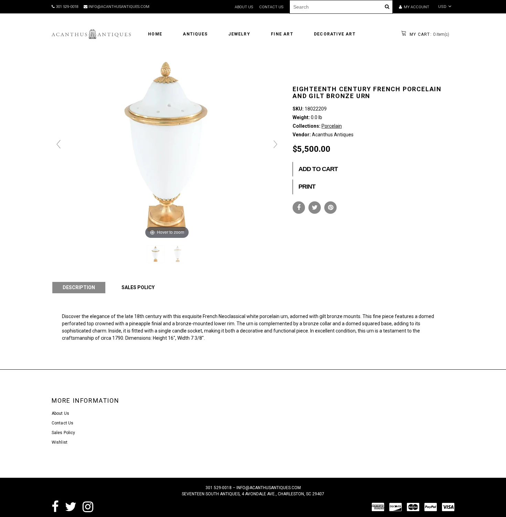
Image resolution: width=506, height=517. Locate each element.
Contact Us (62, 423)
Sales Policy (63, 432)
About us (244, 7)
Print (307, 186)
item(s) (428, 34)
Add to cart (318, 169)
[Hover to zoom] (167, 147)
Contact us (271, 7)
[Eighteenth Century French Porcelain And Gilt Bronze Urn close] (178, 254)
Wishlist (59, 442)
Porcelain (331, 126)
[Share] (299, 207)
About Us (60, 413)
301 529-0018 (66, 6)
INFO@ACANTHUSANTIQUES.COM (118, 6)
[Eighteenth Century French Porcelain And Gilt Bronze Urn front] (156, 254)
